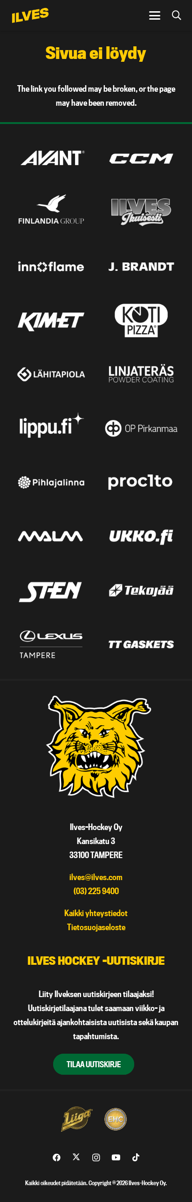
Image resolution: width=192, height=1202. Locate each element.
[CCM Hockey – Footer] (141, 159)
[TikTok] (136, 1158)
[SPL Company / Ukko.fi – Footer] (141, 536)
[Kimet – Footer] (51, 320)
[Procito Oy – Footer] (141, 482)
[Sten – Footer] (51, 590)
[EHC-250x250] (115, 1119)
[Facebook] (57, 1158)
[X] (76, 1158)
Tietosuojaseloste (96, 927)
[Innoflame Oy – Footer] (51, 267)
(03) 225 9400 (96, 891)
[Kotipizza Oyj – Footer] (141, 320)
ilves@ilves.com (96, 877)
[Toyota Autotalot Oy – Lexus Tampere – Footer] (51, 644)
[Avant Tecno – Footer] (51, 159)
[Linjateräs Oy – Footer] (141, 374)
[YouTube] (116, 1158)
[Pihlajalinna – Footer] (51, 482)
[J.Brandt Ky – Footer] (141, 267)
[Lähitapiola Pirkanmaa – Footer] (51, 374)
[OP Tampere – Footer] (141, 428)
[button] (154, 15)
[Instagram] (96, 1158)
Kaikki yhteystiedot (96, 913)
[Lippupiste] (51, 428)
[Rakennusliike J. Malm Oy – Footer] (51, 536)
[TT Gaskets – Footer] (141, 644)
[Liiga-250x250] (76, 1119)
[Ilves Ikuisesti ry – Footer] (141, 212)
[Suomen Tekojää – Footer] (141, 590)
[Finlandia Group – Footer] (51, 212)
